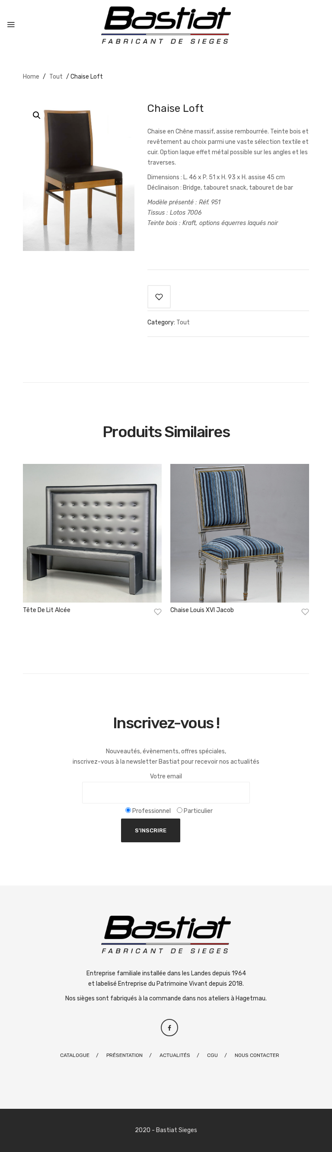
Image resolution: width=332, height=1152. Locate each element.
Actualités (175, 1055)
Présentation (124, 1055)
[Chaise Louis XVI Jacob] (239, 533)
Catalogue (74, 1055)
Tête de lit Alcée (46, 610)
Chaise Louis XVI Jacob (202, 610)
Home (31, 76)
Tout (56, 76)
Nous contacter (257, 1055)
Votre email (166, 776)
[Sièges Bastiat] (166, 25)
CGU (212, 1055)
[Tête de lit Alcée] (92, 533)
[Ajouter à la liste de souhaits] (159, 296)
